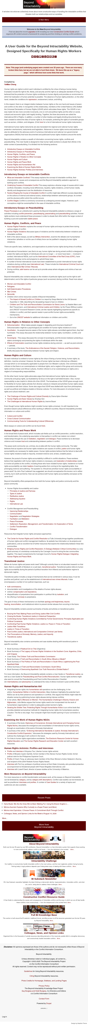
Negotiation (14, 516)
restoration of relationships (67, 461)
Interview (10, 764)
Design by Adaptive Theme (79, 1023)
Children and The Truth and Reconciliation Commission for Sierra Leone (37, 304)
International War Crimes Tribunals (24, 266)
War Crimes (11, 291)
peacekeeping (38, 213)
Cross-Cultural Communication (19, 418)
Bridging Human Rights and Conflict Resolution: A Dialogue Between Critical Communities (41, 549)
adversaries (26, 681)
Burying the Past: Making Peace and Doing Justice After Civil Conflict (33, 613)
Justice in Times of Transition (18, 629)
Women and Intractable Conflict (19, 284)
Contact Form (44, 998)
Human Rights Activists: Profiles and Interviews (25, 169)
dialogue (52, 438)
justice (64, 448)
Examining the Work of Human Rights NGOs (24, 167)
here (41, 122)
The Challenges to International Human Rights (24, 401)
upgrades (31, 31)
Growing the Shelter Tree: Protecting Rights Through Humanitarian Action (35, 707)
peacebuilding (64, 213)
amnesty (21, 597)
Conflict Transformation (18, 526)
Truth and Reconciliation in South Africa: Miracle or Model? (43, 659)
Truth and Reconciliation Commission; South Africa (41, 666)
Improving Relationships (19, 511)
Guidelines (28, 971)
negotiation (41, 438)
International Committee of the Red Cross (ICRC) (56, 256)
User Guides (51, 782)
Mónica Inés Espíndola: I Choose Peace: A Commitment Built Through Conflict (33, 810)
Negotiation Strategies (30, 516)
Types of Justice (16, 493)
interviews (23, 782)
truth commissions (14, 586)
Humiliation (11, 330)
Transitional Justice (14, 636)
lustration (60, 594)
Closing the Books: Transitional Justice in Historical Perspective (31, 616)
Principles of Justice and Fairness (22, 491)
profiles (33, 782)
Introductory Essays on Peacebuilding (21, 151)
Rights (12, 501)
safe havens (24, 269)
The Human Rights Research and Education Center (43, 741)
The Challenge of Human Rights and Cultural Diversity (28, 396)
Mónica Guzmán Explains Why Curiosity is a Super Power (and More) (30, 807)
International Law (37, 264)
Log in (4, 1016)
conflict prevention (26, 213)
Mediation (25, 519)
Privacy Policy (44, 986)
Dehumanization (13, 325)
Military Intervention (42, 236)
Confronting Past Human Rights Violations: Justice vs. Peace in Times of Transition (38, 624)
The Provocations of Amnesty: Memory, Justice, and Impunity (30, 634)
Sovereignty (11, 338)
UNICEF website (23, 317)
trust (23, 441)
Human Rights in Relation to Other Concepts (24, 157)
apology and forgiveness (54, 601)
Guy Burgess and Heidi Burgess (34, 991)
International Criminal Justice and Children (43, 307)
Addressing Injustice (17, 498)
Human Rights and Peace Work (19, 162)
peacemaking (50, 213)
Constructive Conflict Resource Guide (44, 897)
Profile (9, 751)
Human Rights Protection (16, 226)
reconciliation (16, 604)
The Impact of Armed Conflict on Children (25, 299)
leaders (30, 466)
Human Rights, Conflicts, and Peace (21, 154)
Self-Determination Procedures (19, 289)
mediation (32, 438)
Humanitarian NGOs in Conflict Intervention (29, 692)
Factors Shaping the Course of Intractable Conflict (26, 193)
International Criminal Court (69, 264)
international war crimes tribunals (55, 579)
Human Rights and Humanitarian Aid (21, 164)
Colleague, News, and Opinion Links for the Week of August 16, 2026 (30, 813)
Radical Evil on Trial (28, 648)
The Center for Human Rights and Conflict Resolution (27, 538)
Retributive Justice (17, 496)
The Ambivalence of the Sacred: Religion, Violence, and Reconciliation (52, 348)
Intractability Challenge (44, 861)
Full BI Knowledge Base (44, 915)
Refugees (11, 286)
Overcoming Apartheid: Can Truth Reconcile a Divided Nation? (45, 669)
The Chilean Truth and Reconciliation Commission (36, 656)
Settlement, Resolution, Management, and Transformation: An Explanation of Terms (41, 524)
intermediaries (12, 681)
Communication (16, 513)
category (22, 779)
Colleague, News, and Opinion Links (44, 933)
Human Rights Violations (16, 231)
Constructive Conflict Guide (64, 31)
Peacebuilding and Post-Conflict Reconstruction (41, 676)
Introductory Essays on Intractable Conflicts (23, 149)
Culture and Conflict (14, 416)
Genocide (11, 294)
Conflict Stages (13, 200)
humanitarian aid (35, 689)
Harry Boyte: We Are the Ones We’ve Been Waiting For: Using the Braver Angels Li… (36, 804)
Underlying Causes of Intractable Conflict (22, 185)
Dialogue (13, 529)
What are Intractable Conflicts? (18, 177)
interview (19, 751)
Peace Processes (11, 211)
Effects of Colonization (15, 343)
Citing (32, 976)
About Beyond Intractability (44, 844)
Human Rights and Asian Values (19, 399)
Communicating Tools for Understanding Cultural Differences (30, 421)
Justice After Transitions (16, 626)
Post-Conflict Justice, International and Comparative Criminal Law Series (34, 631)
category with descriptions (42, 779)
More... (4, 818)
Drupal (48, 1003)
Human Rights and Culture (17, 159)
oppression (32, 99)
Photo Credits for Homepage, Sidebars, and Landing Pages (44, 980)
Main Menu (44, 19)
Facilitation (14, 519)
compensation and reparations (24, 591)
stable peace (33, 218)
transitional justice (49, 567)
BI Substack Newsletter (44, 879)
